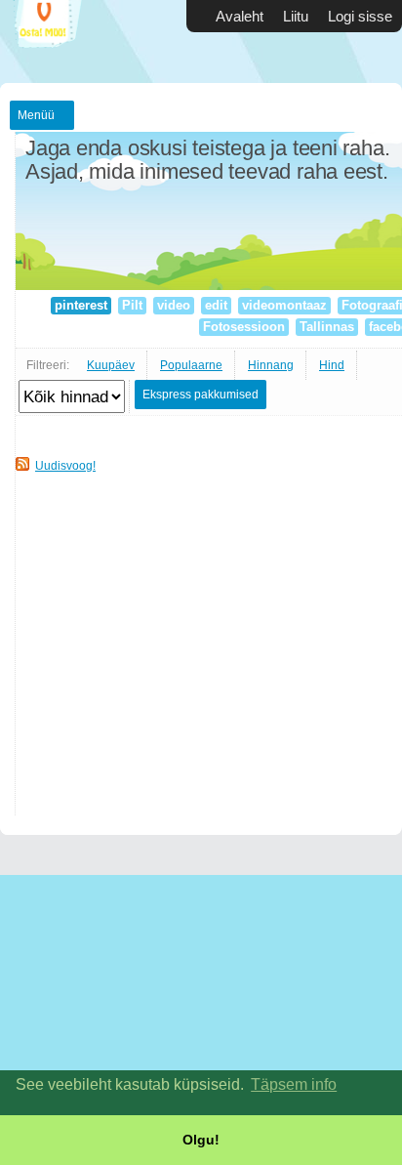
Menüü (36, 115)
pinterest (81, 305)
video (173, 305)
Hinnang (271, 365)
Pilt (132, 305)
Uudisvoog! (65, 466)
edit (216, 305)
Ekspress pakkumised (200, 394)
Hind (331, 365)
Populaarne (191, 365)
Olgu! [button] (201, 1139)
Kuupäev (111, 365)
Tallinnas (327, 326)
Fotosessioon (244, 326)
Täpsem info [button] (294, 1084)
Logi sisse (360, 16)
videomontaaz (284, 305)
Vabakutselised (58, 41)
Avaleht (239, 16)
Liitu (295, 16)
